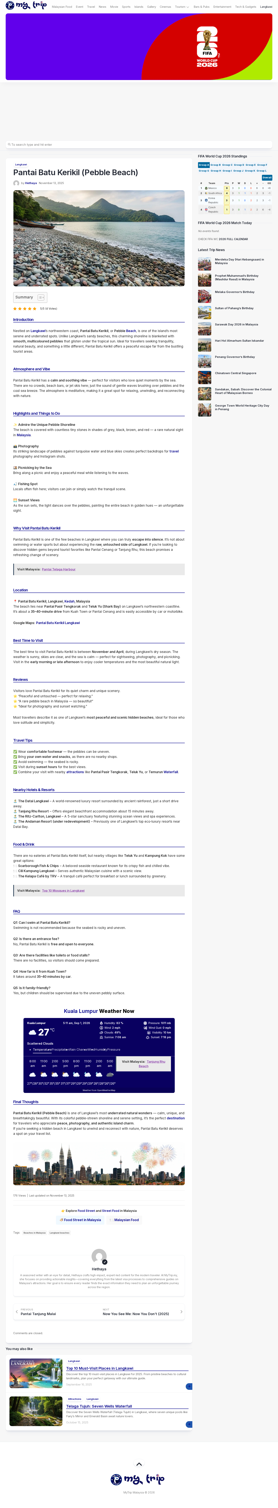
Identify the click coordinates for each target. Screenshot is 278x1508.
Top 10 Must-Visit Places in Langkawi (99, 1368)
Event (79, 6)
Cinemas (165, 6)
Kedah (69, 601)
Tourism (180, 6)
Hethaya (31, 183)
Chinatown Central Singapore (235, 373)
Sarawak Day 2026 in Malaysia (236, 324)
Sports (126, 6)
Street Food (110, 1211)
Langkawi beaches (59, 1232)
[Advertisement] (139, 110)
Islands (138, 6)
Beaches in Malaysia (35, 1232)
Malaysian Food (62, 6)
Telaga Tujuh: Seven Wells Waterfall (99, 1406)
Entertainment (222, 6)
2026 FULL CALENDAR (233, 239)
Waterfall (171, 772)
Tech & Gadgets (245, 6)
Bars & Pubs (202, 6)
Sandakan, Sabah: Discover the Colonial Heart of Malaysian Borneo (243, 391)
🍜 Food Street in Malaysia (80, 1220)
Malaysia (24, 435)
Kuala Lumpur (81, 1011)
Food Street (86, 1211)
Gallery (151, 6)
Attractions (74, 1398)
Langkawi (266, 6)
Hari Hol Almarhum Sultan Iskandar (239, 340)
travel (174, 451)
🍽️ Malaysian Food (124, 1220)
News (102, 6)
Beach (131, 331)
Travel (91, 6)
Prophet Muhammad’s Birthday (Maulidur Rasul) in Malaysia (237, 277)
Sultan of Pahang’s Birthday (234, 308)
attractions (75, 772)
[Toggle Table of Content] (39, 297)
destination (176, 1118)
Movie (114, 6)
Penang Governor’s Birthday (235, 357)
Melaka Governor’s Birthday (235, 292)
